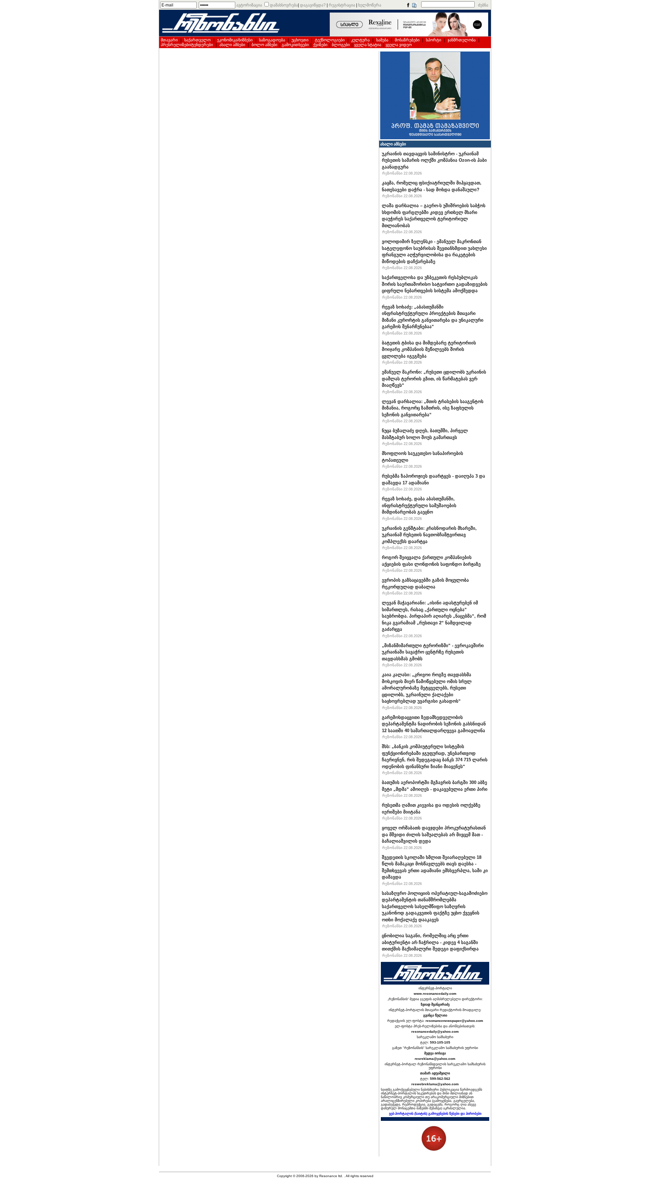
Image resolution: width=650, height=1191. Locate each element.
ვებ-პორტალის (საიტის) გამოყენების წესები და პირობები (435, 1113)
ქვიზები (320, 44)
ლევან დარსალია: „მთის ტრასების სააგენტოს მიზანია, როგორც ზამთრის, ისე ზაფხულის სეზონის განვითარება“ (432, 408)
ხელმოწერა (369, 5)
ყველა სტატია (367, 44)
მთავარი (169, 40)
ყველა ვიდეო (399, 44)
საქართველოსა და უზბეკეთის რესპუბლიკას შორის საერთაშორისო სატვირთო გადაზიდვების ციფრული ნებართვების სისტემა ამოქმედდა (435, 284)
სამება (382, 40)
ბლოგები (341, 44)
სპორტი (433, 40)
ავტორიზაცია (249, 5)
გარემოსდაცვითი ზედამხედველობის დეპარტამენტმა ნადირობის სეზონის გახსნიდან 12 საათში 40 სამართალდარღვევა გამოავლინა (434, 724)
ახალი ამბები (232, 44)
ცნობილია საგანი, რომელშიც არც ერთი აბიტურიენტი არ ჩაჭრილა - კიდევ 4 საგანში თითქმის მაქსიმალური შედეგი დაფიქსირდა (430, 942)
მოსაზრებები (407, 40)
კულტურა (360, 40)
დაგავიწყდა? (313, 5)
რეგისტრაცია (342, 5)
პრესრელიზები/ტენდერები (187, 44)
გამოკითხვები (295, 44)
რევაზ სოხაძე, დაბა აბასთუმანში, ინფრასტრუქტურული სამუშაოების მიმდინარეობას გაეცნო (419, 505)
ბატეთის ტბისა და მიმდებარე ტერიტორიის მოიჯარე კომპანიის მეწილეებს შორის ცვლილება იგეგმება (429, 349)
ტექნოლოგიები (330, 40)
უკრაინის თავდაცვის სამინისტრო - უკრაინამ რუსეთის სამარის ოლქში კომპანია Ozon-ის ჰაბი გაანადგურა (434, 160)
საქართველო (197, 40)
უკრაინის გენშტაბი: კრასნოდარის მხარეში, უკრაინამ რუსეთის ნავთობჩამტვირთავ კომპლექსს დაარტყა (429, 535)
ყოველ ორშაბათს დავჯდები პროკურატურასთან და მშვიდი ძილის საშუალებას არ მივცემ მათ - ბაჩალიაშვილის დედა (434, 834)
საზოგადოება (272, 40)
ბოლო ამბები (264, 44)
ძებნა (483, 5)
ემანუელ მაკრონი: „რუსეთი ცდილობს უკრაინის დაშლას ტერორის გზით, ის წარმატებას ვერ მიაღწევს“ (434, 378)
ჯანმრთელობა (462, 40)
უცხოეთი (299, 40)
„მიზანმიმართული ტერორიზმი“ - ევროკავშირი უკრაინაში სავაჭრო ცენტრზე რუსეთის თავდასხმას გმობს (433, 652)
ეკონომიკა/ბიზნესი (235, 40)
